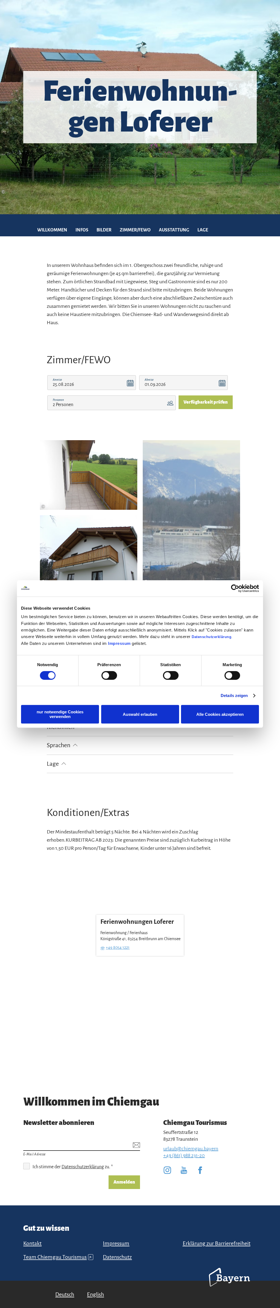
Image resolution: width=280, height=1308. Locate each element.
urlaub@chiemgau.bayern (190, 1148)
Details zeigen (234, 695)
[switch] (109, 675)
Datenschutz (117, 1257)
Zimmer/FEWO (135, 230)
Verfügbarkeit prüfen (205, 402)
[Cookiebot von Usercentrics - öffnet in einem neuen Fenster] (235, 588)
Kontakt (32, 1243)
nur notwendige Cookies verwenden (60, 714)
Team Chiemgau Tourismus (57, 1257)
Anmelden (124, 1182)
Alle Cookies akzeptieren (220, 714)
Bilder (104, 230)
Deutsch (64, 1294)
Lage (202, 230)
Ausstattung (174, 230)
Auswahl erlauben (140, 714)
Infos (81, 230)
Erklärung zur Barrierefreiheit (216, 1243)
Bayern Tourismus (229, 1284)
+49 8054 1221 (118, 947)
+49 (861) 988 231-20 (184, 1155)
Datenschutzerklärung (211, 637)
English (95, 1294)
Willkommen (52, 230)
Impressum (119, 643)
